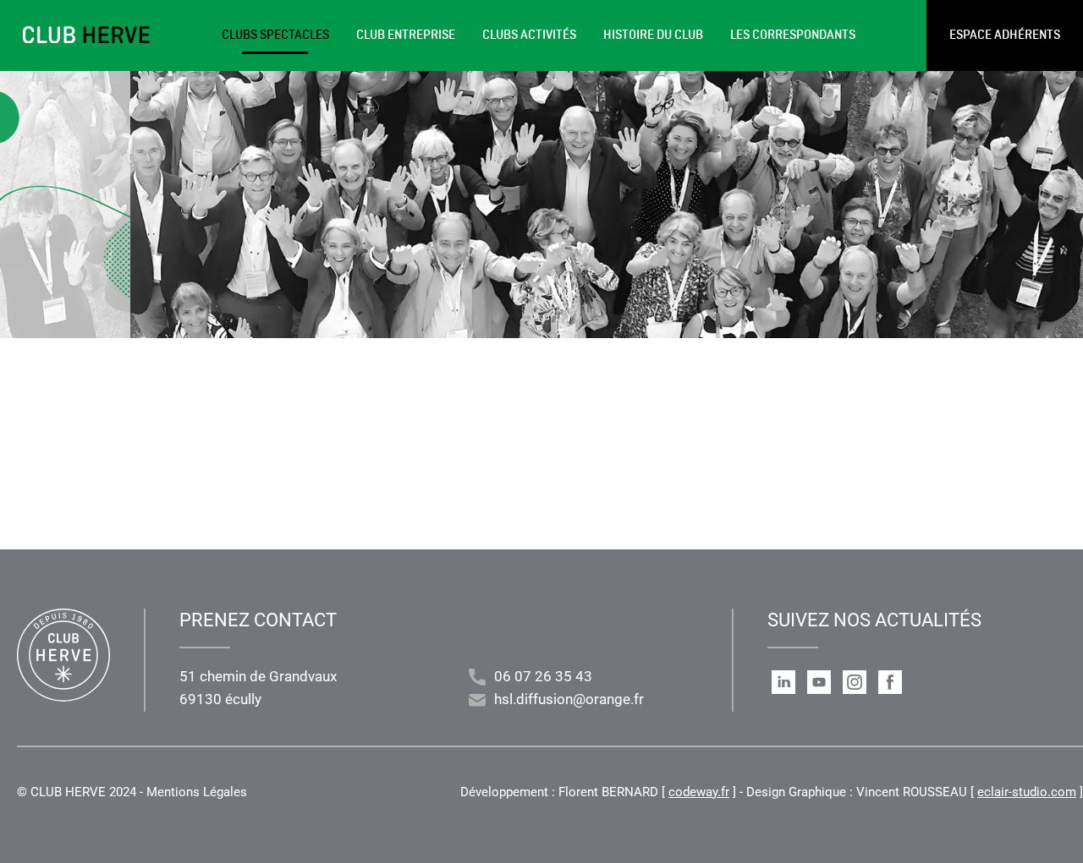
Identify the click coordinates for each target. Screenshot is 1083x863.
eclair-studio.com (1026, 792)
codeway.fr (698, 792)
